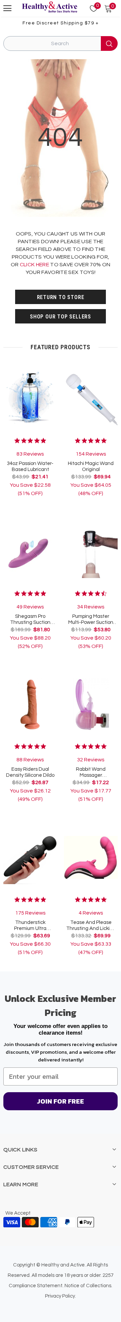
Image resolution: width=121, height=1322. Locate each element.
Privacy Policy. (60, 1296)
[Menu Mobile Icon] (7, 8)
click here (34, 264)
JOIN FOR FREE (60, 1101)
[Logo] (49, 7)
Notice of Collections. (88, 1285)
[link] (30, 447)
